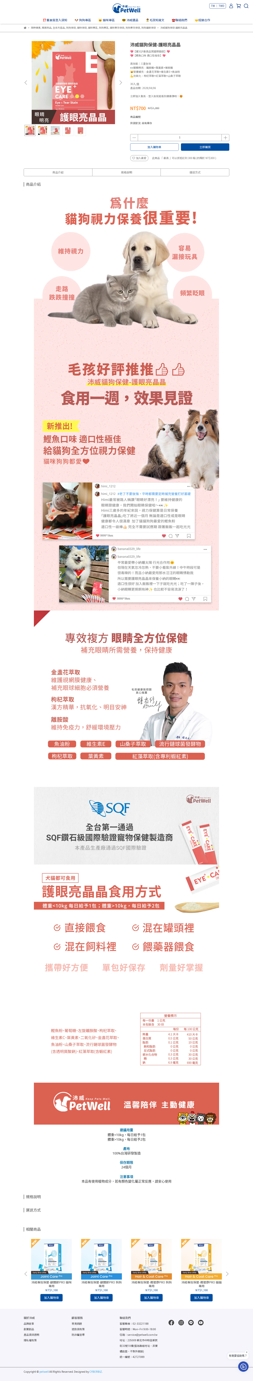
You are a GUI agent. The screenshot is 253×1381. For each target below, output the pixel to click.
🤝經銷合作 (202, 20)
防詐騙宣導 (78, 1334)
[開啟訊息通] (243, 1366)
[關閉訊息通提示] (247, 1352)
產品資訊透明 (31, 1334)
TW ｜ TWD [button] (217, 5)
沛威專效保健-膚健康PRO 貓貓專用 (201, 1284)
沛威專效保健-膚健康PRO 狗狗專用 (151, 1284)
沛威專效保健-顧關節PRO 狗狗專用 (101, 1284)
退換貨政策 (78, 1329)
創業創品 (29, 1329)
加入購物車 (154, 147)
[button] (120, 82)
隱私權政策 (30, 1340)
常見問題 (77, 1323)
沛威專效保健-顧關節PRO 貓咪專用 (51, 1284)
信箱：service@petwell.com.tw (138, 1334)
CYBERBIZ (95, 1371)
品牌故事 (29, 1323)
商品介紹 (58, 172)
